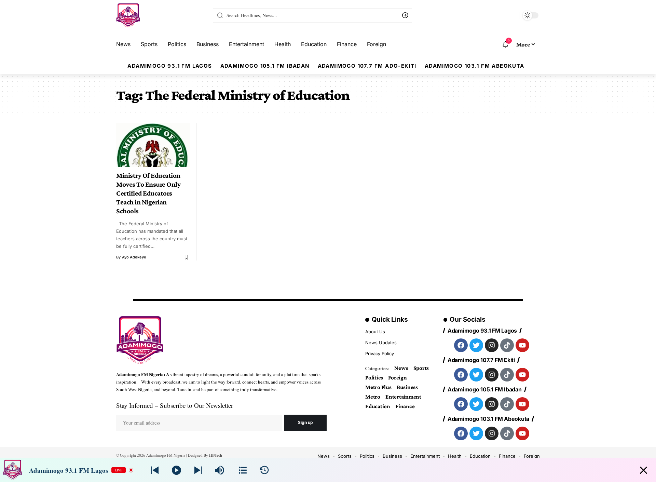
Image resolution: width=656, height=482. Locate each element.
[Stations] (242, 470)
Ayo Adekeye (134, 257)
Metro (372, 396)
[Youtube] (522, 345)
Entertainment (403, 396)
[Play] (176, 470)
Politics (374, 377)
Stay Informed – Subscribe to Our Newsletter (174, 405)
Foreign (397, 377)
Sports (421, 368)
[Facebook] (461, 345)
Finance (404, 406)
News (401, 368)
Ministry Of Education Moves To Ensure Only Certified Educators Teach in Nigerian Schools (148, 193)
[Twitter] (476, 345)
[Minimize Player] (643, 470)
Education (377, 406)
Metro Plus (378, 387)
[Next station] (155, 470)
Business (407, 387)
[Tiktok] (507, 345)
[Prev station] (198, 470)
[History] (264, 470)
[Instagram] (491, 345)
